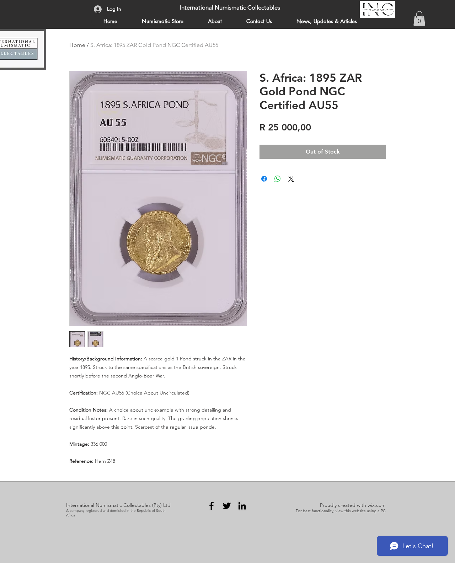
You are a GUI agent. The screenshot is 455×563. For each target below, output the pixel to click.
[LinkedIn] (242, 505)
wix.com (377, 505)
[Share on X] (291, 179)
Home (77, 45)
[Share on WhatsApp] (277, 179)
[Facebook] (211, 505)
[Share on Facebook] (264, 179)
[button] (419, 18)
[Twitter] (226, 505)
